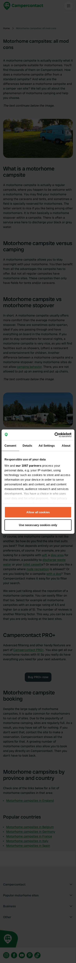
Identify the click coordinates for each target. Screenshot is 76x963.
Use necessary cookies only (38, 524)
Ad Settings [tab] (47, 445)
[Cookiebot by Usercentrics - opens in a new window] (55, 434)
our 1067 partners (29, 465)
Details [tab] (27, 445)
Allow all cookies (38, 512)
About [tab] (66, 445)
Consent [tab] (10, 445)
